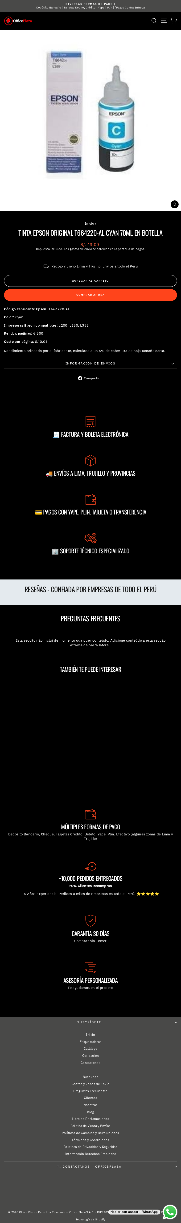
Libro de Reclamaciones (90, 1119)
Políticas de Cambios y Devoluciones (90, 1133)
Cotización (90, 1055)
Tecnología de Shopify (91, 1219)
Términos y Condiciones (90, 1140)
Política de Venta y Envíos (90, 1126)
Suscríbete (89, 1022)
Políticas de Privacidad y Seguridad (90, 1147)
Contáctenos (90, 1063)
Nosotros (90, 1105)
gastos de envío (81, 249)
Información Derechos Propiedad (90, 1154)
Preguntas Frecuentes (90, 1091)
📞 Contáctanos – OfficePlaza (89, 1167)
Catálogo (90, 1048)
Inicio (89, 223)
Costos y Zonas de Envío (91, 1084)
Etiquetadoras (91, 1042)
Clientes (90, 1098)
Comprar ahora (90, 294)
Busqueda (90, 1077)
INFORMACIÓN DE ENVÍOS (91, 363)
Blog (90, 1112)
